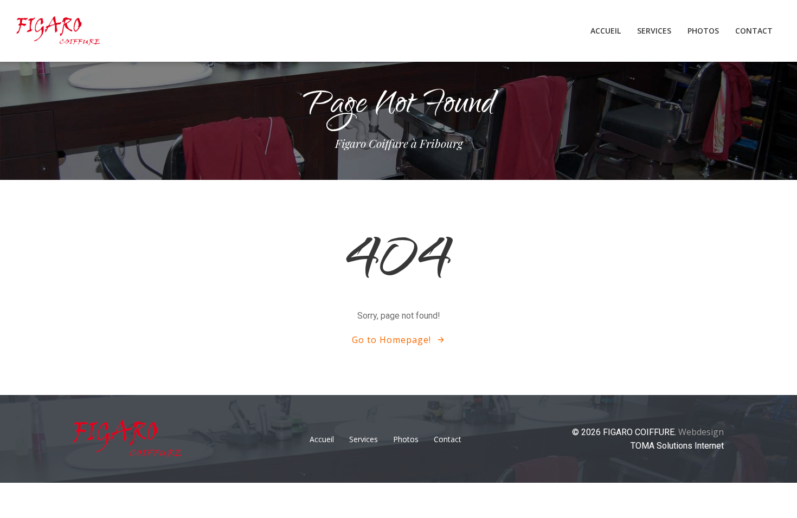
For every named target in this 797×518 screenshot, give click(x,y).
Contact (754, 30)
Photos (703, 30)
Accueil (605, 30)
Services (654, 30)
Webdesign (701, 432)
